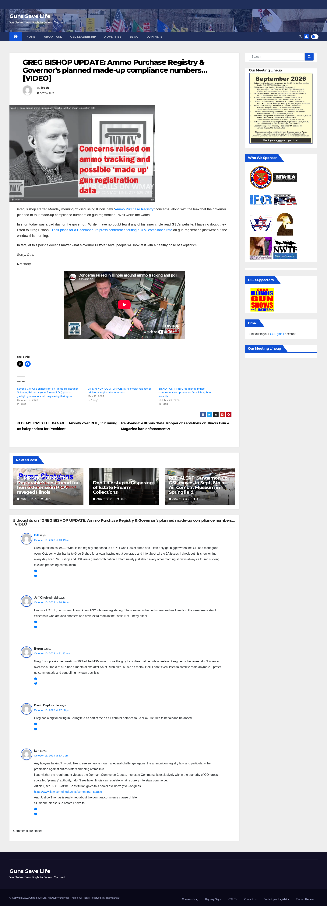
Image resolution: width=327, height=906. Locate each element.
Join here (155, 36)
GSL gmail (277, 334)
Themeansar (112, 897)
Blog (134, 36)
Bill (36, 535)
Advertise (112, 36)
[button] (300, 36)
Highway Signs (213, 899)
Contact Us (250, 899)
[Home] (15, 36)
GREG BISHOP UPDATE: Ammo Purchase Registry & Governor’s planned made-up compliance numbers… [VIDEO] (115, 70)
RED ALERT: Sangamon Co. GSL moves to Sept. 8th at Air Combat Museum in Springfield (198, 485)
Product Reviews (305, 899)
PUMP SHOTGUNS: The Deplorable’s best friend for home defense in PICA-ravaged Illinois (47, 485)
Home (31, 36)
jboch (45, 87)
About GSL (53, 36)
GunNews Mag (190, 899)
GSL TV (232, 899)
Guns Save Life (29, 16)
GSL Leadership (83, 36)
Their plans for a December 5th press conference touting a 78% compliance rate (111, 230)
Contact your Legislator (276, 899)
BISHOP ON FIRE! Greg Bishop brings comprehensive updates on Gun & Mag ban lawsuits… (185, 392)
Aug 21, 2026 (29, 499)
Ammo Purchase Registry (134, 209)
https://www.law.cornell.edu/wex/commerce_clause (68, 791)
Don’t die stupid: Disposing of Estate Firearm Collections (123, 487)
